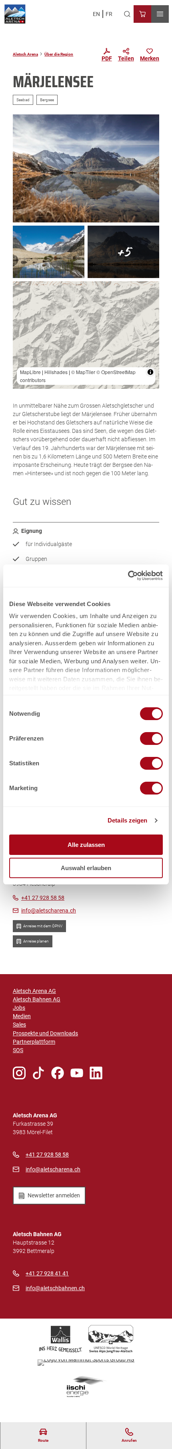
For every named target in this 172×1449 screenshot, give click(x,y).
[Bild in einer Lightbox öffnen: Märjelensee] (48, 252)
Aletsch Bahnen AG (36, 999)
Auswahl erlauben (86, 868)
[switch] (151, 738)
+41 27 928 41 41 (47, 1273)
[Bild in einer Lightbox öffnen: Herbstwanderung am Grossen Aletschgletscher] (86, 168)
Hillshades (56, 371)
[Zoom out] (22, 302)
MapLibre (30, 371)
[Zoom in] (22, 291)
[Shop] (142, 14)
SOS (18, 1050)
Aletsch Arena (25, 54)
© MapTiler (83, 371)
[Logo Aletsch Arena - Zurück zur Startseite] (15, 14)
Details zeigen (127, 820)
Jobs (19, 1008)
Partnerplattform (34, 1042)
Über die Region (58, 54)
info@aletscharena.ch (53, 1169)
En (96, 14)
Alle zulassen (86, 844)
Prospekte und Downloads (45, 1033)
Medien (22, 1016)
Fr (109, 14)
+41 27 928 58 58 (47, 1154)
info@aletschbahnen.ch (55, 1288)
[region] (86, 335)
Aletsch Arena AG (34, 991)
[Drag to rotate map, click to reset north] (22, 314)
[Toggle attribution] (150, 372)
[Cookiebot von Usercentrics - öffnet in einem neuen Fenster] (128, 575)
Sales (19, 1024)
